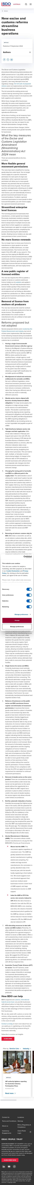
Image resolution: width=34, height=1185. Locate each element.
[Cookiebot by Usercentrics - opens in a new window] (24, 557)
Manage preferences (21, 614)
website (18, 282)
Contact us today (7, 1024)
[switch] (29, 595)
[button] (8, 1039)
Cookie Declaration (13, 571)
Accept (17, 620)
